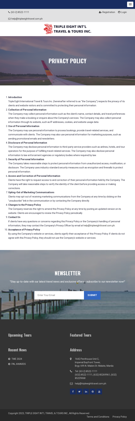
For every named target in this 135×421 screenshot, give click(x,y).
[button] (130, 4)
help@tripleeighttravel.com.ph (99, 225)
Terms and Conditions (98, 416)
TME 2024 (17, 359)
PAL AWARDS (19, 364)
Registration (108, 12)
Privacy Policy (120, 416)
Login (124, 12)
